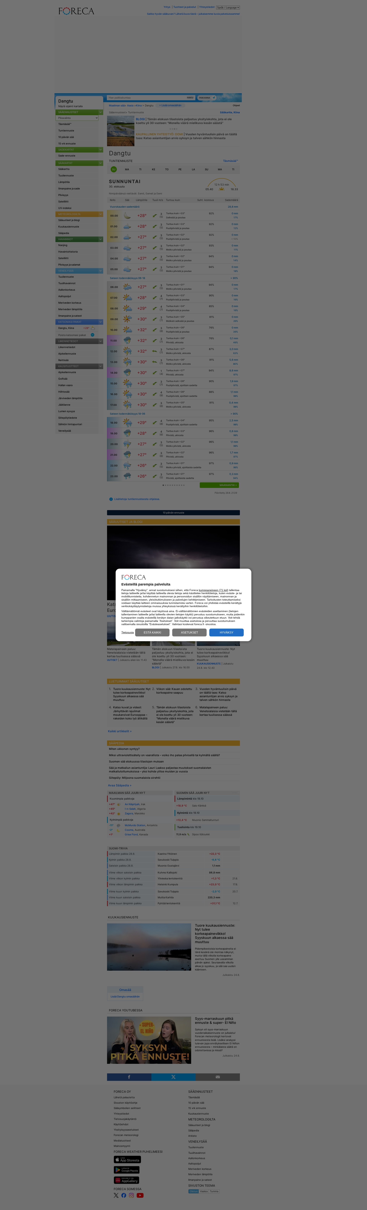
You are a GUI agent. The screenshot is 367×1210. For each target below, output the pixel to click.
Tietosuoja (127, 632)
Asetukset (189, 632)
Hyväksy (226, 632)
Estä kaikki (152, 632)
